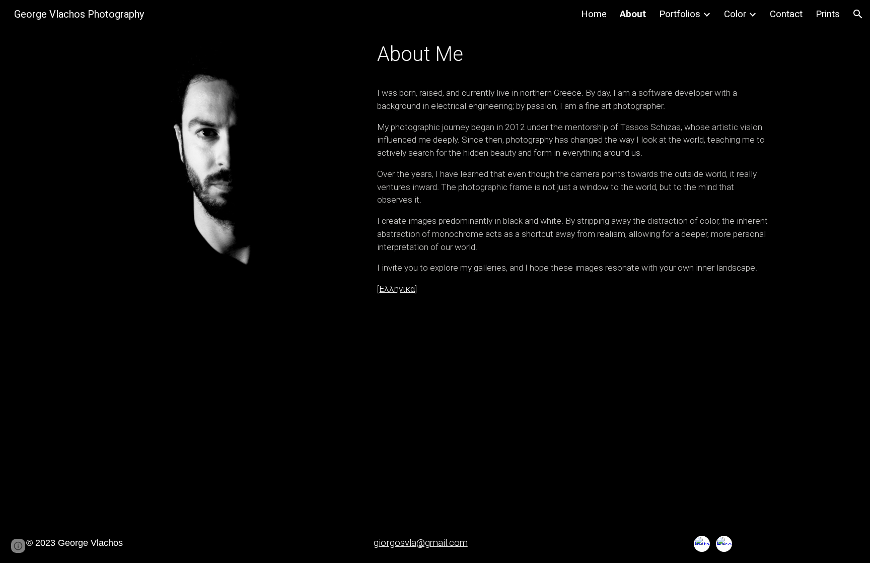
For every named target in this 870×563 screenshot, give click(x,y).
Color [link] (735, 14)
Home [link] (594, 14)
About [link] (633, 14)
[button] (858, 14)
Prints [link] (828, 14)
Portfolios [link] (679, 14)
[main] (573, 54)
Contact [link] (786, 14)
